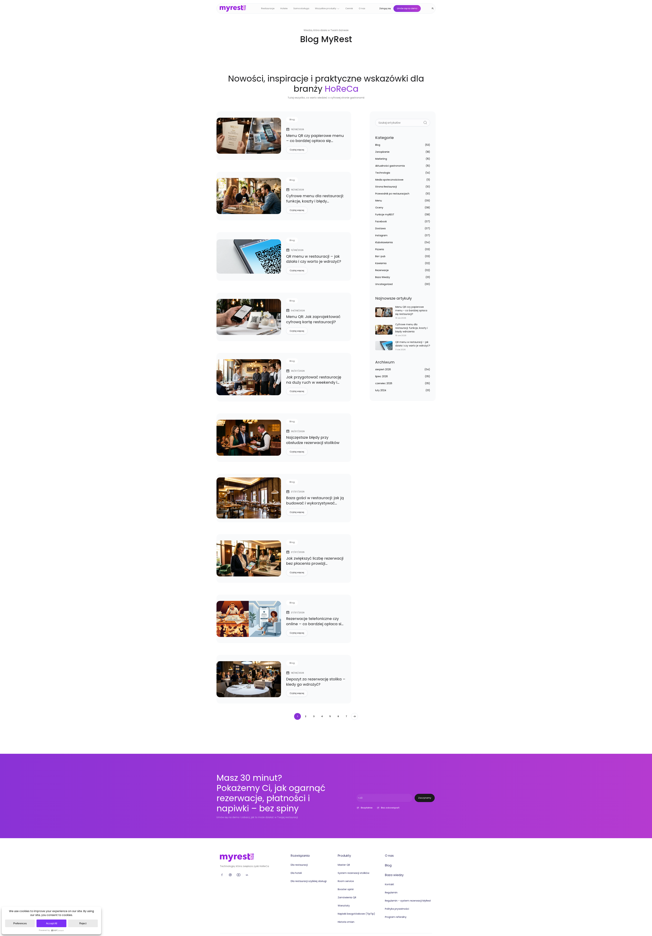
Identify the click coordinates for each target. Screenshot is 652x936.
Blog (388, 865)
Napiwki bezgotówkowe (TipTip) (356, 913)
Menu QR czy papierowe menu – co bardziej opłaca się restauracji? (315, 141)
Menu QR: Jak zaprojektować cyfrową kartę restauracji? (313, 319)
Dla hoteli (296, 873)
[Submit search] (425, 123)
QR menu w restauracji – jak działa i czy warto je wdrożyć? (313, 259)
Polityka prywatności (397, 909)
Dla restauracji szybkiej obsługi (309, 881)
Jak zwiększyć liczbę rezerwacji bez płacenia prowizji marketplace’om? (314, 564)
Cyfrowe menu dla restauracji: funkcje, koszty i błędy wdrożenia (315, 201)
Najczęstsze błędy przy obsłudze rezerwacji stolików (312, 440)
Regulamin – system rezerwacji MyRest (408, 900)
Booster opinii (346, 889)
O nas (389, 855)
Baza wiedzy (394, 875)
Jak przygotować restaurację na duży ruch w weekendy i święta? (313, 382)
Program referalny (395, 917)
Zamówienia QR (347, 897)
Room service (346, 881)
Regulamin (391, 892)
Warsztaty (344, 905)
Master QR (344, 865)
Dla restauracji (299, 865)
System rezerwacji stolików (353, 873)
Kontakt (389, 884)
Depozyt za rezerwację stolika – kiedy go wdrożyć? (315, 681)
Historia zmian (346, 922)
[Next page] (354, 716)
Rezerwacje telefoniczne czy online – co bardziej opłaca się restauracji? (315, 624)
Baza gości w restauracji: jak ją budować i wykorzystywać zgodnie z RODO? (315, 503)
